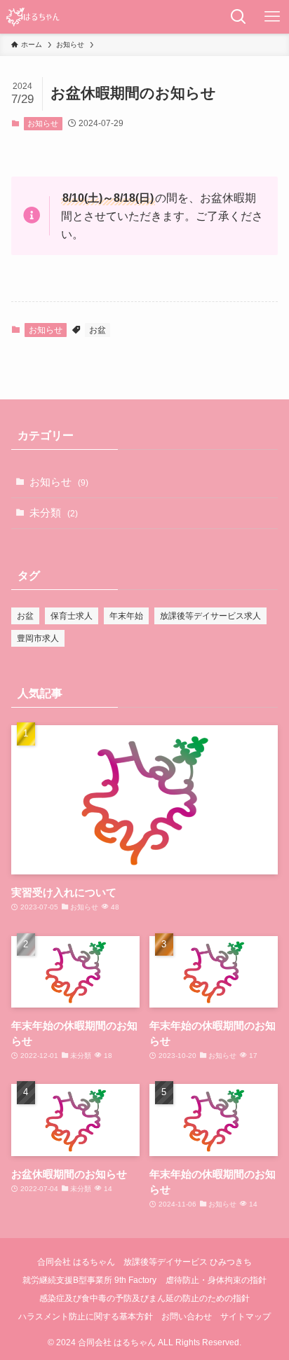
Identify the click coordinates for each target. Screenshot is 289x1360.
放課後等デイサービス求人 (210, 616)
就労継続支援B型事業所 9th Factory (89, 1280)
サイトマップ (245, 1316)
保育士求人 (72, 616)
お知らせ (42, 123)
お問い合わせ (186, 1316)
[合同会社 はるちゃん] (33, 17)
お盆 (97, 330)
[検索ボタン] (238, 17)
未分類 (53, 512)
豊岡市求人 (38, 638)
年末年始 (126, 616)
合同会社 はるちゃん (76, 1262)
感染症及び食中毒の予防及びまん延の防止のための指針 (144, 1298)
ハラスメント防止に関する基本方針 (85, 1316)
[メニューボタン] (272, 17)
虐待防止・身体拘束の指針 (216, 1280)
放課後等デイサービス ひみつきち (187, 1262)
